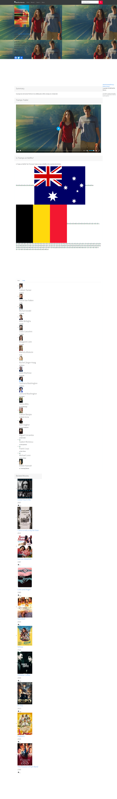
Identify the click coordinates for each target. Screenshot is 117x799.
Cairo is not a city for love (28, 530)
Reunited (21, 618)
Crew (23, 280)
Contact (108, 86)
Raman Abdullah (25, 559)
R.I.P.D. (20, 705)
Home (28, 2)
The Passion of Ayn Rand (28, 766)
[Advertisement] (58, 72)
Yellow (20, 647)
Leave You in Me (24, 499)
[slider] (51, 150)
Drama (24, 34)
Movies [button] (32, 2)
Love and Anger (24, 589)
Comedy (20, 34)
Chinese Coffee (24, 675)
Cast (18, 280)
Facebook (108, 84)
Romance (29, 34)
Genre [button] (37, 2)
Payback (21, 736)
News (43, 2)
